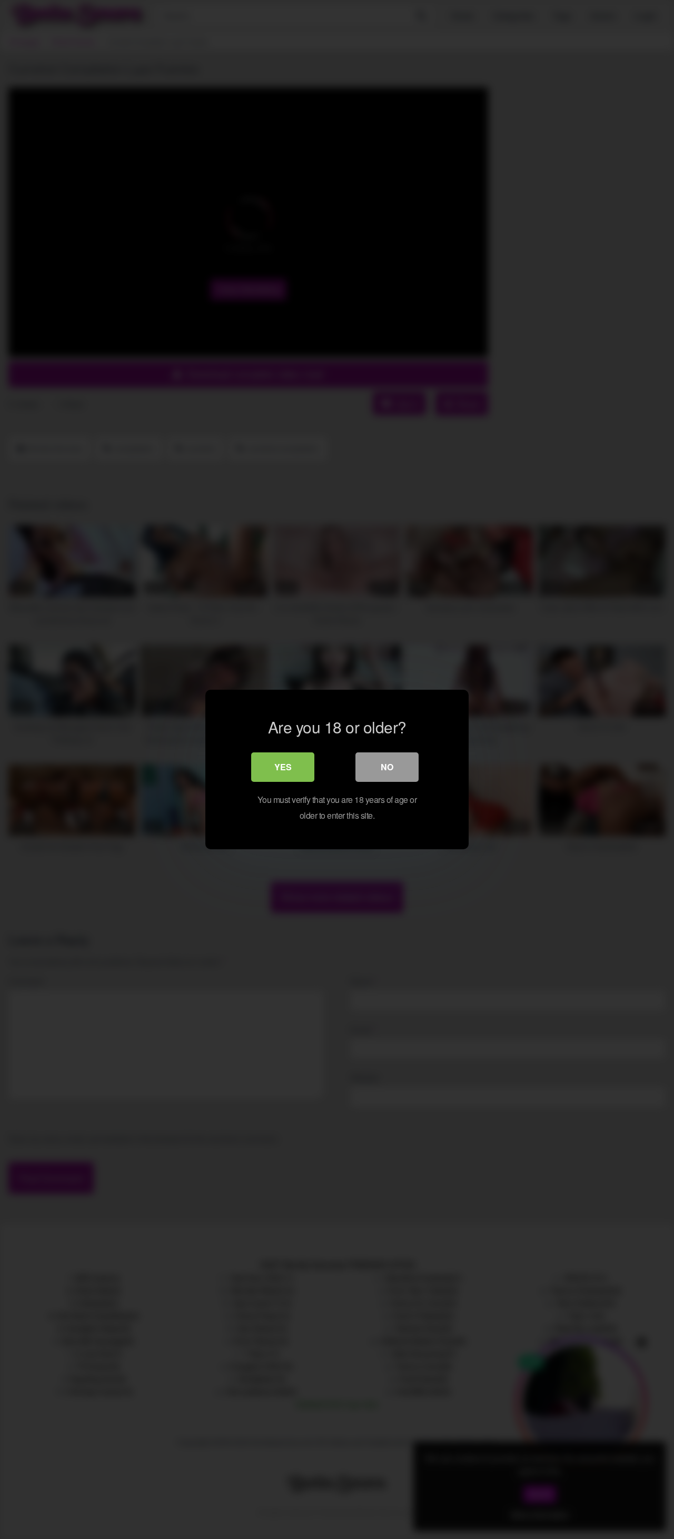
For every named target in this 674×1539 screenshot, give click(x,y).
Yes (283, 767)
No (387, 767)
